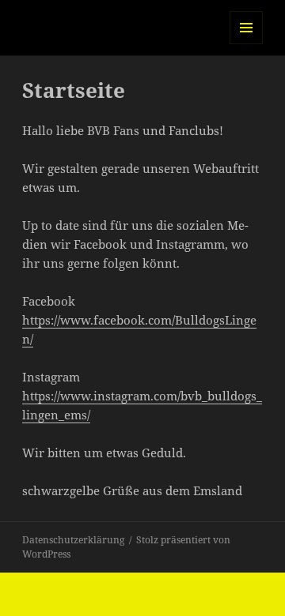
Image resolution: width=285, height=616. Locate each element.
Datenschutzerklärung (73, 540)
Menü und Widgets (246, 43)
